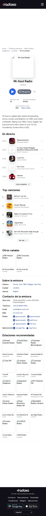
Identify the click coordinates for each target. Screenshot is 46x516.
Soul (20, 284)
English (15, 291)
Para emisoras (22, 498)
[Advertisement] (23, 28)
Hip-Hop (37, 284)
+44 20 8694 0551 (20, 306)
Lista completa (21, 184)
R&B (25, 284)
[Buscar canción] (42, 141)
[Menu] (42, 4)
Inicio (4, 48)
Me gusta (26, 92)
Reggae (30, 284)
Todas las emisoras (15, 48)
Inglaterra (5, 51)
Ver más (21, 240)
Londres (15, 51)
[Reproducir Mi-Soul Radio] (12, 91)
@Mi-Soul (33, 320)
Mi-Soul (33, 324)
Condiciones (13, 501)
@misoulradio (21, 316)
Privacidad (34, 498)
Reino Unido (28, 48)
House (15, 284)
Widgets (23, 501)
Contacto (11, 498)
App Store (33, 328)
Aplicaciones (33, 501)
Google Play (20, 328)
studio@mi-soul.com (21, 309)
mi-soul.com (18, 313)
